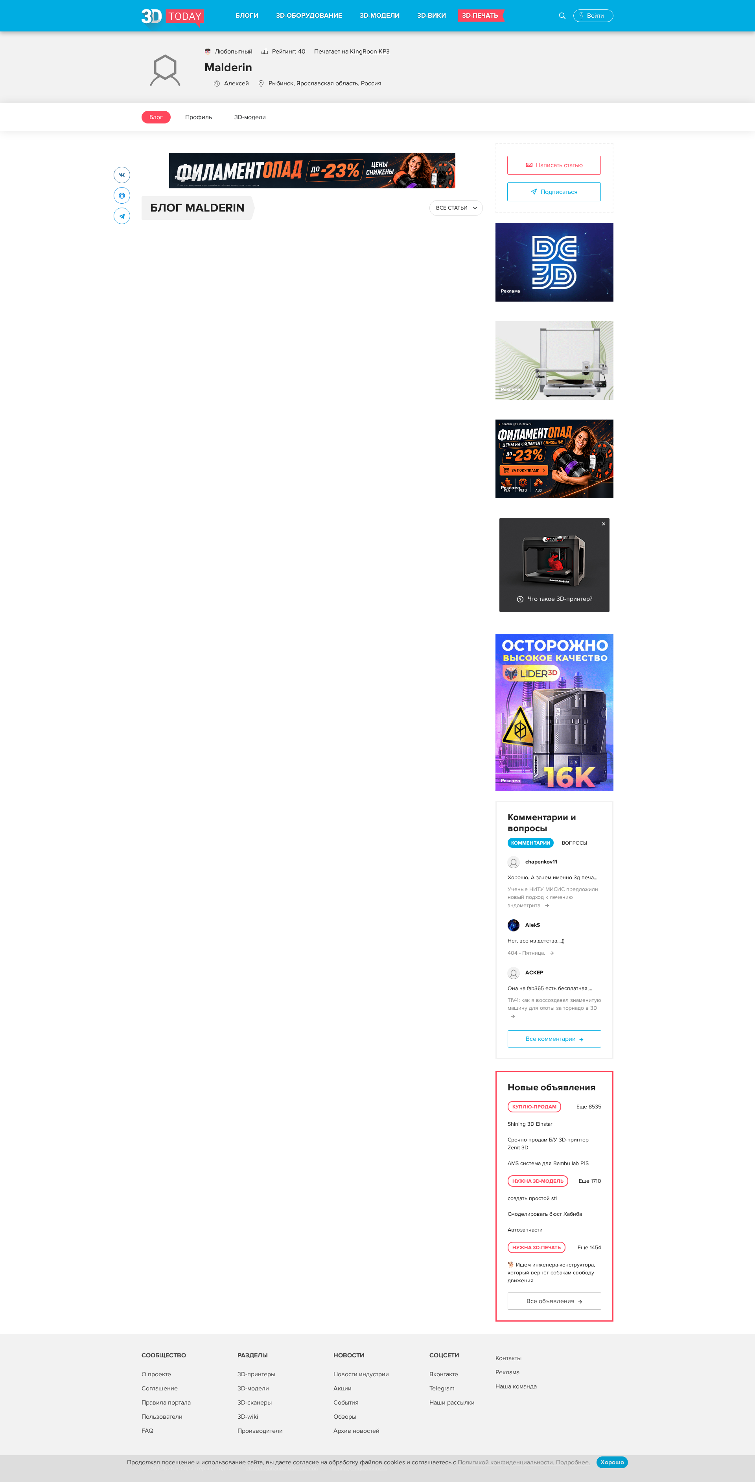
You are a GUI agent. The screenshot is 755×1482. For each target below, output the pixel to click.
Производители (260, 1431)
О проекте (156, 1374)
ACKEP (534, 972)
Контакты (508, 1358)
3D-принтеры (256, 1374)
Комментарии (530, 843)
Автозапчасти (525, 1229)
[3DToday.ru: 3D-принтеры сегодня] (173, 20)
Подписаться (559, 192)
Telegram (442, 1388)
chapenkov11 (541, 861)
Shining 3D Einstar (530, 1124)
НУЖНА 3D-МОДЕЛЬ (537, 1181)
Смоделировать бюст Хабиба (545, 1214)
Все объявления (551, 1301)
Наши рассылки (452, 1403)
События (346, 1403)
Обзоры (344, 1417)
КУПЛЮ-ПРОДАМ (534, 1107)
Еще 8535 (588, 1106)
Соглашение (160, 1388)
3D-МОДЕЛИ (380, 16)
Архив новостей (356, 1431)
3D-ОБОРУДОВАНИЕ (309, 16)
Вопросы (574, 843)
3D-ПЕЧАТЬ (480, 16)
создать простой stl (532, 1198)
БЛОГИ (247, 16)
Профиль (198, 117)
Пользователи (162, 1417)
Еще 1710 (590, 1181)
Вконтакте (443, 1374)
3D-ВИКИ (431, 16)
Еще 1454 (589, 1247)
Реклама (184, 178)
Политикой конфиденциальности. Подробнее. (524, 1462)
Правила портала (166, 1403)
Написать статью (559, 165)
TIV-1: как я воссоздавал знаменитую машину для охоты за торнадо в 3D (554, 1004)
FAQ (147, 1431)
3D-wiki (248, 1417)
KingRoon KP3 (370, 51)
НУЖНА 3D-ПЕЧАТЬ (536, 1248)
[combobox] (456, 208)
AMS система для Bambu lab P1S (548, 1163)
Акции (342, 1388)
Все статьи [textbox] (452, 207)
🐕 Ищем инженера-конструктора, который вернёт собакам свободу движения (551, 1272)
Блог (156, 117)
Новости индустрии (361, 1374)
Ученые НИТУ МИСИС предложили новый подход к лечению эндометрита (553, 897)
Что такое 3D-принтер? (560, 599)
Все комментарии (551, 1039)
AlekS (532, 925)
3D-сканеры (255, 1403)
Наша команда (516, 1386)
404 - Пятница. (527, 953)
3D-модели (250, 117)
